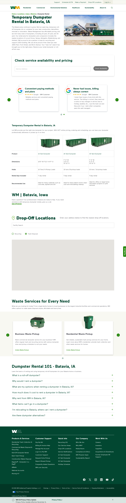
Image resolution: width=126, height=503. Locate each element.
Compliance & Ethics (83, 452)
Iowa (28, 14)
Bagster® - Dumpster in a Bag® (20, 463)
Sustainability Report (83, 458)
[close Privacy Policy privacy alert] (112, 500)
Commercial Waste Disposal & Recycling (22, 448)
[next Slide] (117, 100)
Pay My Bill (39, 442)
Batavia (34, 14)
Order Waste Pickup (22, 350)
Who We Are (80, 442)
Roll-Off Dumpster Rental (20, 452)
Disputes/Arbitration (98, 488)
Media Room (80, 448)
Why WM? (79, 445)
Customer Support (41, 455)
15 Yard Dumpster (44, 154)
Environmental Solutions (59, 8)
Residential (27, 8)
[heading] (62, 375)
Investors (98, 445)
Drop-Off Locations (94, 2)
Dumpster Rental (44, 14)
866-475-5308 (17, 204)
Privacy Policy (55, 488)
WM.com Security (41, 467)
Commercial (41, 8)
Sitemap (45, 488)
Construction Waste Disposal (21, 459)
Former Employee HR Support (102, 456)
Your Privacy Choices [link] (22, 492)
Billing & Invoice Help (42, 445)
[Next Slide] (118, 335)
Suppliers (98, 448)
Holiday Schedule (64, 464)
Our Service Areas (64, 445)
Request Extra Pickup (42, 458)
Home (14, 14)
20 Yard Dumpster (70, 154)
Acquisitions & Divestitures (104, 452)
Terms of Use (66, 488)
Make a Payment (80, 2)
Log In (107, 2)
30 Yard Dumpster (95, 154)
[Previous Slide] (8, 335)
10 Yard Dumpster (64, 455)
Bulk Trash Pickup (18, 456)
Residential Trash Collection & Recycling (22, 443)
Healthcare (76, 8)
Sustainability (89, 8)
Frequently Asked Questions (45, 464)
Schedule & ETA (67, 2)
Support (57, 2)
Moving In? (15, 473)
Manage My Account (42, 448)
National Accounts (18, 470)
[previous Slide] (9, 100)
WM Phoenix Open (82, 455)
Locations (21, 14)
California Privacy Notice (19, 496)
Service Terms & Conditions (80, 488)
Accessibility (110, 488)
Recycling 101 (63, 442)
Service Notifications (65, 452)
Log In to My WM (41, 452)
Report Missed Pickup (42, 461)
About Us (103, 8)
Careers (98, 442)
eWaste (14, 467)
